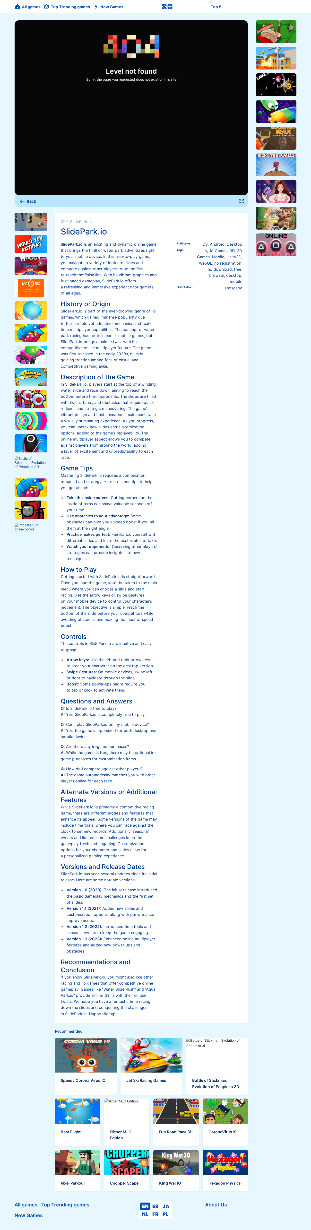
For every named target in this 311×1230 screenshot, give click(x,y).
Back (31, 201)
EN (145, 1206)
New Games (29, 1215)
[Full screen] (242, 201)
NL (145, 1214)
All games (26, 1205)
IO (63, 221)
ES (155, 1206)
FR (155, 1214)
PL (165, 1214)
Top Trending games (65, 1205)
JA (166, 1206)
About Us (216, 1205)
